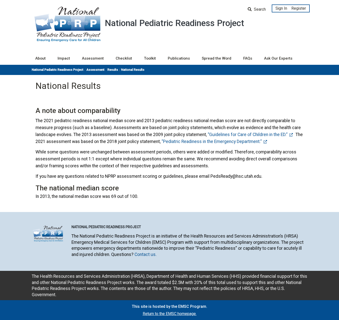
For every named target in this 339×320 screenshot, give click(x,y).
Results (112, 69)
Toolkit (150, 58)
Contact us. (146, 254)
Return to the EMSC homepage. (170, 313)
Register (298, 8)
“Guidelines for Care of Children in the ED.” (248, 134)
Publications (179, 58)
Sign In (281, 8)
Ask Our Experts (278, 58)
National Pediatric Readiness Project (57, 69)
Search (259, 9)
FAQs (247, 58)
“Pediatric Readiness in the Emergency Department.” (212, 141)
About (40, 58)
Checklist (124, 58)
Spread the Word (216, 58)
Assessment (93, 58)
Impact (64, 58)
